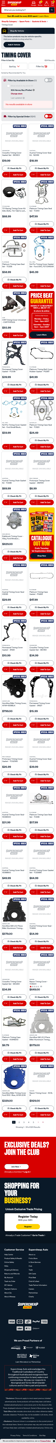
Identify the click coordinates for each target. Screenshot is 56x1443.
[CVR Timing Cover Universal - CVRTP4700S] (14, 304)
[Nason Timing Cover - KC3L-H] (41, 1077)
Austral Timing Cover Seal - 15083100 (40, 760)
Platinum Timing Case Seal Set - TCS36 (13, 265)
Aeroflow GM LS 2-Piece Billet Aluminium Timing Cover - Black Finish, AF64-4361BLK (13, 927)
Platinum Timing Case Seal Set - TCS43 (40, 209)
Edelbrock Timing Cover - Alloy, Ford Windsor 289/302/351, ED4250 (12, 537)
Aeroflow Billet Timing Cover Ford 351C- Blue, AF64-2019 (14, 1094)
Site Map (42, 1435)
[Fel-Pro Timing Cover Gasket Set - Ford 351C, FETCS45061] (41, 248)
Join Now (15, 1166)
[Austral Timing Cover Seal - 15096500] (14, 798)
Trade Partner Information (38, 1285)
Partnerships (33, 1293)
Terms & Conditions (30, 1435)
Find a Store (33, 1258)
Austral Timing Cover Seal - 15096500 (13, 816)
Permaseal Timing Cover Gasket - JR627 (39, 704)
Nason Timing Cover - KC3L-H (41, 1094)
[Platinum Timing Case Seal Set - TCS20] (41, 409)
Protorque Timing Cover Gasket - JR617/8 (39, 481)
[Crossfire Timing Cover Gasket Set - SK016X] (41, 631)
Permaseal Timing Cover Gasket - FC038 (12, 370)
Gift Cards (32, 1273)
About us (32, 1254)
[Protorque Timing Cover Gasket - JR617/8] (41, 464)
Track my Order (9, 1281)
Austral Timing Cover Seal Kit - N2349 (40, 154)
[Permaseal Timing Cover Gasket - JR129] (14, 631)
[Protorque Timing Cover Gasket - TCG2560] (14, 743)
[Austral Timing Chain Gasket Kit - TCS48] (14, 464)
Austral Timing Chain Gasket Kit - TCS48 (14, 481)
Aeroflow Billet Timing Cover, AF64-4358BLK (14, 704)
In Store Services (35, 1262)
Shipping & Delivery (11, 1270)
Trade (31, 1270)
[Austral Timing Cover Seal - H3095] (14, 576)
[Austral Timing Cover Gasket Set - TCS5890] (41, 854)
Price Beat (32, 1277)
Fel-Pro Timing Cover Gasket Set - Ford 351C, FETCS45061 (41, 265)
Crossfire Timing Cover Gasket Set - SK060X (11, 154)
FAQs (6, 1266)
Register (28, 1226)
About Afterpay (9, 1296)
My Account (8, 1277)
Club (30, 1266)
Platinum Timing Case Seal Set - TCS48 (40, 816)
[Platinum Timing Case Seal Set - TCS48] (41, 798)
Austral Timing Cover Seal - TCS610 (40, 927)
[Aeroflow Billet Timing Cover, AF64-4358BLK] (14, 687)
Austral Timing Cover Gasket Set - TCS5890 (41, 871)
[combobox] (6, 174)
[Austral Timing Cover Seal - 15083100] (41, 743)
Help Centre (8, 1254)
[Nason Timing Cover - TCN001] (41, 965)
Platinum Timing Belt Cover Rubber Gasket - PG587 (40, 370)
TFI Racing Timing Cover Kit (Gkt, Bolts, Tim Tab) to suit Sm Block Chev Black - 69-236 (14, 209)
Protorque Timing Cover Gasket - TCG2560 (12, 760)
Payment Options (10, 1289)
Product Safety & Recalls (13, 1258)
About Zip (8, 1293)
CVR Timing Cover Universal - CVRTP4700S (14, 321)
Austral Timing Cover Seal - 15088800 (13, 871)
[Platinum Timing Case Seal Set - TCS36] (14, 248)
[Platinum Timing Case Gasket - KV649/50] (14, 1021)
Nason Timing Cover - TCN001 (38, 982)
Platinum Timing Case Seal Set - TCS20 (40, 426)
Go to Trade (38, 1235)
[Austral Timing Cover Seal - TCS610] (41, 910)
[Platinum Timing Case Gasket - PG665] (41, 576)
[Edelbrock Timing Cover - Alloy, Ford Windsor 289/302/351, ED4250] (14, 520)
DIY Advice (8, 1285)
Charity (31, 1296)
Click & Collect (34, 1281)
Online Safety (9, 1262)
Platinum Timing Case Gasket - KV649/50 (11, 1038)
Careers (31, 1289)
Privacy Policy (45, 1441)
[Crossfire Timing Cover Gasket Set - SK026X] (14, 965)
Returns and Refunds (12, 1273)
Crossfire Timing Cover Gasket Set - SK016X (39, 648)
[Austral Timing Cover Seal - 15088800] (14, 854)
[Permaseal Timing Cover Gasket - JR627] (41, 687)
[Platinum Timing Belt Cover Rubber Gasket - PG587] (41, 353)
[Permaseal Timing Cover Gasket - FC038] (14, 353)
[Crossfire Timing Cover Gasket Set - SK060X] (14, 137)
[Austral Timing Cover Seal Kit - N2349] (41, 137)
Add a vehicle (14, 44)
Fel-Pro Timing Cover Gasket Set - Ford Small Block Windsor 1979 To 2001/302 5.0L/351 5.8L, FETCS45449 (14, 426)
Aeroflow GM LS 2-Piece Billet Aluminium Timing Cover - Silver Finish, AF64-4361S (40, 1038)
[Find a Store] (40, 2)
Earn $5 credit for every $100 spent (28, 16)
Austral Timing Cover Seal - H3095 (13, 593)
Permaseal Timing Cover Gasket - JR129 (12, 648)
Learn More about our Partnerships (28, 1362)
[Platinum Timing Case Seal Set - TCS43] (41, 192)
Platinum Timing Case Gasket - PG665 (38, 593)
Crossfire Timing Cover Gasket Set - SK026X (11, 982)
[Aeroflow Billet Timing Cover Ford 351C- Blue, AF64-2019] (14, 1077)
